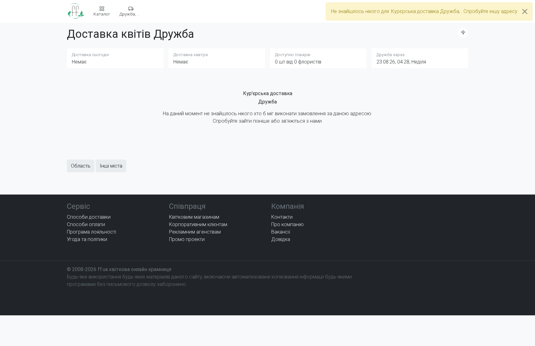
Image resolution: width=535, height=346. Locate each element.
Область (80, 166)
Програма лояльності (91, 232)
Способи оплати (86, 224)
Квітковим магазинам (194, 217)
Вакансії (280, 232)
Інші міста (111, 166)
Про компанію (287, 224)
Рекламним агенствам (195, 232)
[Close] (524, 11)
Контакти (282, 217)
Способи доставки (89, 217)
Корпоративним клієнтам (198, 224)
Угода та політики (87, 239)
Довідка (280, 239)
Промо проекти (187, 239)
